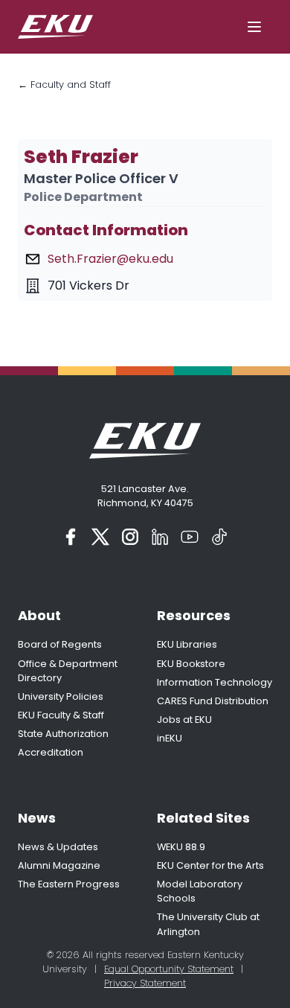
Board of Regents (60, 644)
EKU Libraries (187, 644)
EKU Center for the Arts (210, 865)
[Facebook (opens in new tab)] (71, 537)
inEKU (169, 738)
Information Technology (214, 682)
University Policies (60, 696)
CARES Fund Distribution (212, 701)
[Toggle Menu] (254, 27)
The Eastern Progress (69, 884)
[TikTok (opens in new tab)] (219, 537)
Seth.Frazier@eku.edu (110, 258)
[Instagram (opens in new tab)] (130, 537)
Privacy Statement (145, 983)
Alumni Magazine (59, 865)
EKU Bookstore (191, 663)
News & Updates (58, 846)
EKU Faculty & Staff (61, 715)
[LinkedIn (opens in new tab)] (160, 537)
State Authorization (63, 733)
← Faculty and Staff (64, 84)
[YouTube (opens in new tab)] (190, 537)
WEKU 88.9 (181, 846)
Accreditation (50, 752)
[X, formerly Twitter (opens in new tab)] (100, 537)
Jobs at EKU (184, 719)
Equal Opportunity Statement (168, 969)
